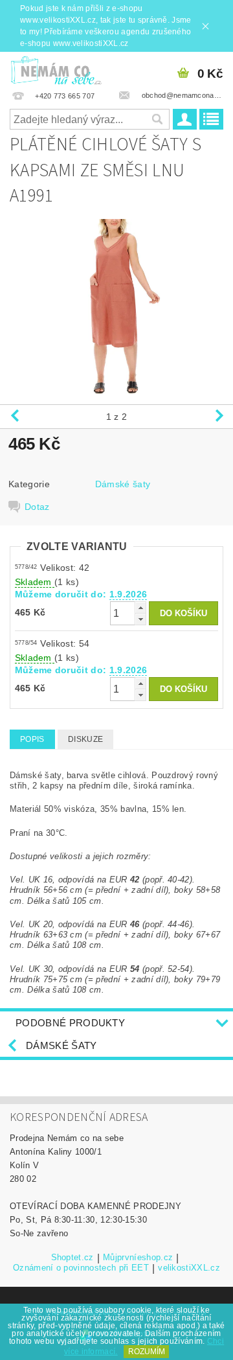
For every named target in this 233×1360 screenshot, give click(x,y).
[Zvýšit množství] (140, 607)
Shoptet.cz (72, 1257)
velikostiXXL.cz (189, 1268)
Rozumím (146, 1351)
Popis (32, 739)
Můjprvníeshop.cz (138, 1257)
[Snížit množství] (140, 619)
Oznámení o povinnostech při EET (81, 1268)
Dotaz (37, 506)
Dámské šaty (123, 484)
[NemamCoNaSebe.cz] (56, 69)
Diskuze (85, 739)
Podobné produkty (70, 1022)
